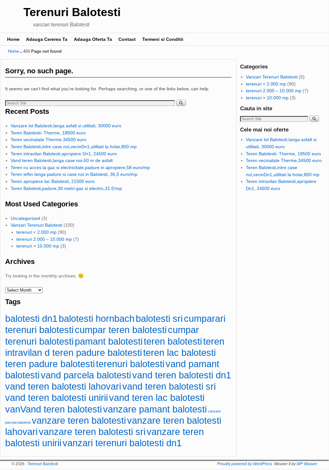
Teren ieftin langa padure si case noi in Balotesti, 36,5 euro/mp (74, 174)
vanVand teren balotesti (53, 409)
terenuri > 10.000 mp (37, 246)
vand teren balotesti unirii (56, 397)
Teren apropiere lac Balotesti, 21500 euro (53, 181)
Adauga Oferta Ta (93, 39)
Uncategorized (25, 218)
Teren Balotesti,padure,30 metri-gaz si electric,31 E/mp (66, 188)
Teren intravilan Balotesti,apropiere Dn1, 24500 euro (64, 153)
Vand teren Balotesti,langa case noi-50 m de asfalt (62, 160)
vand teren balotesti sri (169, 386)
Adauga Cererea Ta (46, 39)
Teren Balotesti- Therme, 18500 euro (48, 132)
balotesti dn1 (31, 318)
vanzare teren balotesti (79, 420)
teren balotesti (173, 341)
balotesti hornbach (96, 318)
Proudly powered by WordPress (244, 464)
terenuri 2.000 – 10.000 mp (44, 239)
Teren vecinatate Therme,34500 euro (48, 139)
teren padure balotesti (50, 363)
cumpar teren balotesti (121, 329)
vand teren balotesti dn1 (181, 375)
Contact (127, 39)
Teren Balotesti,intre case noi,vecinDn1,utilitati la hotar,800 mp (74, 146)
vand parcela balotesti (86, 375)
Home (13, 39)
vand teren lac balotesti (156, 397)
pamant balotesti (109, 341)
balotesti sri (159, 318)
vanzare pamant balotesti (155, 409)
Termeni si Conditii (162, 39)
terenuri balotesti (130, 363)
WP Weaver (307, 464)
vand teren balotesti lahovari (63, 386)
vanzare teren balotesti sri (92, 431)
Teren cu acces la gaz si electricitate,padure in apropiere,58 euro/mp (80, 167)
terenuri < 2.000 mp (36, 232)
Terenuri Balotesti (72, 12)
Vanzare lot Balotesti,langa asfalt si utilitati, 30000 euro (66, 125)
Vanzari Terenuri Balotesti (36, 225)
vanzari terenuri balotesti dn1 (122, 443)
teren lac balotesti (179, 352)
